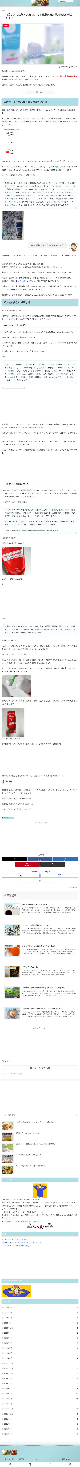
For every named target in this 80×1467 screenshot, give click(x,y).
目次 (38, 92)
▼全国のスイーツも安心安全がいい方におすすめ (21, 1221)
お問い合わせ (66, 1459)
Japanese (63, 1)
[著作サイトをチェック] (21, 876)
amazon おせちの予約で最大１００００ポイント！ (23, 1242)
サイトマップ (40, 1459)
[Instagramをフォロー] (59, 876)
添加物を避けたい (8, 817)
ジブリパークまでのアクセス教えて (17, 1239)
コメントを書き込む (40, 1068)
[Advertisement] (40, 837)
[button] (52, 864)
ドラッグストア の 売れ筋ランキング (16, 809)
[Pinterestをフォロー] (40, 880)
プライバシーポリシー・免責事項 (14, 1459)
